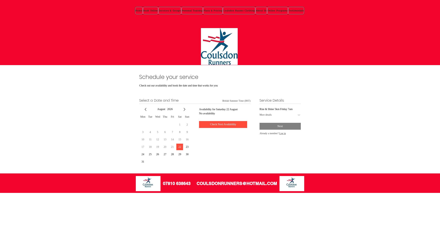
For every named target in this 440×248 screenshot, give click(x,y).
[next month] (184, 109)
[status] (236, 101)
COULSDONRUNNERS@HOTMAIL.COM (237, 183)
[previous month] (146, 109)
